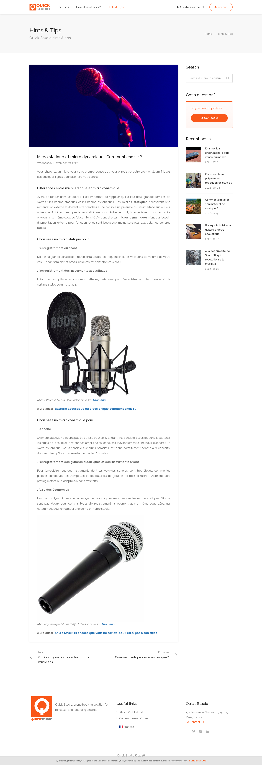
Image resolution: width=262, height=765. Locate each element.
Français (129, 727)
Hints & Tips (116, 7)
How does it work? (88, 7)
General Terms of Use (133, 718)
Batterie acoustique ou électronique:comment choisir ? (96, 408)
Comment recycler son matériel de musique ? (217, 204)
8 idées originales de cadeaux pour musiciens (63, 657)
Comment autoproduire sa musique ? (142, 655)
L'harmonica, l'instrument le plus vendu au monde (217, 153)
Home (208, 33)
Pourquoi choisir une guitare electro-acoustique (218, 230)
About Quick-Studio (132, 712)
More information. (179, 760)
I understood (198, 760)
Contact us (211, 118)
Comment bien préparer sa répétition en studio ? (218, 178)
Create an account (191, 7)
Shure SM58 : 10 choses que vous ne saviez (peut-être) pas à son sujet (106, 633)
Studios (64, 7)
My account (221, 7)
